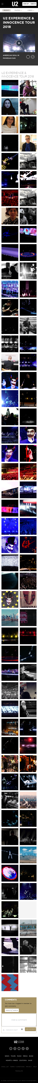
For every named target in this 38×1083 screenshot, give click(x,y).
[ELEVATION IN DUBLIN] (9, 205)
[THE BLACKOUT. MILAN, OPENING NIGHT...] (9, 333)
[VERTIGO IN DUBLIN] (28, 187)
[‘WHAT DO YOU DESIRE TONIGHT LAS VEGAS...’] (9, 881)
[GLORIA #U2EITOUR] (28, 844)
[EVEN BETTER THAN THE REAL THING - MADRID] (28, 461)
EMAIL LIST (5, 1066)
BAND (31, 1056)
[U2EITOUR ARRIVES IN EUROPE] (9, 607)
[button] (2, 4)
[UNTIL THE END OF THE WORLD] (28, 662)
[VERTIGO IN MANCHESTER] (28, 297)
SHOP (30, 1060)
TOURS (13, 1056)
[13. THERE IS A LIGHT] (9, 151)
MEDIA (25, 1056)
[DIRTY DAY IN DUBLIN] (9, 187)
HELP (35, 1066)
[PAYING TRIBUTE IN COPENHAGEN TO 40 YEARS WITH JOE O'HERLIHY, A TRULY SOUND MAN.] (28, 425)
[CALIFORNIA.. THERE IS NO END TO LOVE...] (9, 844)
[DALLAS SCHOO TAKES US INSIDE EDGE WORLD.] (28, 333)
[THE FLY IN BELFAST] (9, 242)
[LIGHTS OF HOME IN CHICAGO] (9, 826)
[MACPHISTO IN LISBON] (28, 443)
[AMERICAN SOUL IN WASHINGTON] (28, 698)
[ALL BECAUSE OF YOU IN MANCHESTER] (28, 278)
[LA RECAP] (28, 808)
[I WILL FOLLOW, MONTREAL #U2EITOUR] (28, 735)
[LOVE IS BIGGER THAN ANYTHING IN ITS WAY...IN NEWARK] (28, 644)
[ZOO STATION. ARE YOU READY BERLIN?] (9, 169)
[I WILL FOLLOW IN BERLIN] (28, 589)
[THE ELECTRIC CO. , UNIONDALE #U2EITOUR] (9, 753)
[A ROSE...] (9, 899)
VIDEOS (29, 10)
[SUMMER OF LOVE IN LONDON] (28, 260)
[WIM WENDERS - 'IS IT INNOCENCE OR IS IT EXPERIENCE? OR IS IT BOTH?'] (28, 151)
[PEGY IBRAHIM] (9, 132)
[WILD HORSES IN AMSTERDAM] (28, 351)
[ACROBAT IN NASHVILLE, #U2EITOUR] (28, 790)
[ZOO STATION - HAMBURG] (9, 406)
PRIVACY (29, 1066)
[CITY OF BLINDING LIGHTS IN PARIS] (28, 516)
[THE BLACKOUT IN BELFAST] (28, 242)
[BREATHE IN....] (9, 717)
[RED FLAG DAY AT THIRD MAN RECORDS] (28, 771)
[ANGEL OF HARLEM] (9, 735)
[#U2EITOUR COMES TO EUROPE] (9, 589)
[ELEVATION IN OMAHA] (28, 826)
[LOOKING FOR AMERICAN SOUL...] (28, 899)
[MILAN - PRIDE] (28, 315)
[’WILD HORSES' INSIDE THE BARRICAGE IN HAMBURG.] (28, 388)
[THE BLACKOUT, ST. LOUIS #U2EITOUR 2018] (9, 936)
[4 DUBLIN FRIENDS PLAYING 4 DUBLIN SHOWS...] (28, 205)
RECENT (6, 10)
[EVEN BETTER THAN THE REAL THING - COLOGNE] (28, 571)
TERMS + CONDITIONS (17, 1066)
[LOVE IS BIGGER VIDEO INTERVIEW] (9, 114)
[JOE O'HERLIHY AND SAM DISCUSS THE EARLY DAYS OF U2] (28, 717)
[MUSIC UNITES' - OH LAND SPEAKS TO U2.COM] (28, 96)
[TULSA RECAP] (28, 936)
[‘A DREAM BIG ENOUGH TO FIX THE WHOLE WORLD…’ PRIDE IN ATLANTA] (9, 790)
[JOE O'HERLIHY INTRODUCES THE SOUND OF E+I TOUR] (9, 808)
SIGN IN (34, 4)
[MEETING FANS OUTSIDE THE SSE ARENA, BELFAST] (28, 224)
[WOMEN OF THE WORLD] (9, 863)
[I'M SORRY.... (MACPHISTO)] (9, 552)
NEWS (7, 1056)
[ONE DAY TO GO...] (9, 954)
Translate (19, 1071)
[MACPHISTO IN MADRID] (9, 461)
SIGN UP (26, 4)
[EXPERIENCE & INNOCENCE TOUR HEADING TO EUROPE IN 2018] (9, 990)
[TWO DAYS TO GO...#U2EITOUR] (28, 954)
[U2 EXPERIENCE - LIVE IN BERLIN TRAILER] (9, 96)
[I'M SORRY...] (9, 571)
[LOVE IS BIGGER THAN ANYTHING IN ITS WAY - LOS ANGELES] (28, 753)
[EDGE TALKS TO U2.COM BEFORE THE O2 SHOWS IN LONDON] (28, 169)
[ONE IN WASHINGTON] (9, 698)
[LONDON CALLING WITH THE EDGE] (9, 278)
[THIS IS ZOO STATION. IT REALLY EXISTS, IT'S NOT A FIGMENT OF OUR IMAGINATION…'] (28, 132)
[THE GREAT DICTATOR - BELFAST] (9, 260)
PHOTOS (17, 10)
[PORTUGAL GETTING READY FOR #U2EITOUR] (9, 516)
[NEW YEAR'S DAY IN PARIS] (9, 534)
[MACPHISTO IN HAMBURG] (9, 388)
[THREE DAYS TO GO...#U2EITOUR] (9, 972)
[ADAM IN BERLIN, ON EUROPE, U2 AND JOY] (9, 498)
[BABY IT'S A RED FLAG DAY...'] (28, 881)
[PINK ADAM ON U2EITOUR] (28, 607)
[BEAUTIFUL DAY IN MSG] (9, 644)
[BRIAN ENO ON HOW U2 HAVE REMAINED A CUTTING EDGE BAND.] (28, 114)
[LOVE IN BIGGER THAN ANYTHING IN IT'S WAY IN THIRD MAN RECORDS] (9, 771)
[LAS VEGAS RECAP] (28, 863)
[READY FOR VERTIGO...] (9, 917)
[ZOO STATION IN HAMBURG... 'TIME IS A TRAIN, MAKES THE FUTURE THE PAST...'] (28, 370)
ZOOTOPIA (23, 1060)
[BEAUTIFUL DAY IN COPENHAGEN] (28, 406)
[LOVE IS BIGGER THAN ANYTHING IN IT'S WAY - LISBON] (28, 479)
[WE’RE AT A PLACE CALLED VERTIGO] (28, 552)
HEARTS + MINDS (12, 1060)
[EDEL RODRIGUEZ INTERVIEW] (28, 625)
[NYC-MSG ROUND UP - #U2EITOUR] (9, 625)
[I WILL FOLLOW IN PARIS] (28, 534)
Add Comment (30, 1029)
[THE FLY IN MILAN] (9, 297)
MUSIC (19, 1056)
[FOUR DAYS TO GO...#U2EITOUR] (28, 972)
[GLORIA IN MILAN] (9, 315)
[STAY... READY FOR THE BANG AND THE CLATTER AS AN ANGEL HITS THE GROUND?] (9, 351)
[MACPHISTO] (28, 680)
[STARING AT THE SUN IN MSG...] (9, 662)
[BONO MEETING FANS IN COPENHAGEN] (9, 425)
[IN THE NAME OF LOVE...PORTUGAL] (9, 443)
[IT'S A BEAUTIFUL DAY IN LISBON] (9, 479)
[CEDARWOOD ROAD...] (9, 680)
